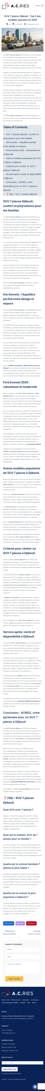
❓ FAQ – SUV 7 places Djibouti (21, 194)
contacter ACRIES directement (28, 701)
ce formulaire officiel (34, 444)
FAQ (28, 1002)
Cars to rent (5, 1000)
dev (9, 24)
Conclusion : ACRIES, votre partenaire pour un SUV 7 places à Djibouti (20, 186)
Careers (22, 1002)
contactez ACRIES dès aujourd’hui (23, 782)
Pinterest (32, 923)
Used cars (25, 1000)
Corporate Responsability (10, 1002)
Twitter (20, 923)
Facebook (9, 923)
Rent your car (15, 1000)
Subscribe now (9, 1069)
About (34, 1002)
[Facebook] (35, 1086)
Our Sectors (35, 1000)
